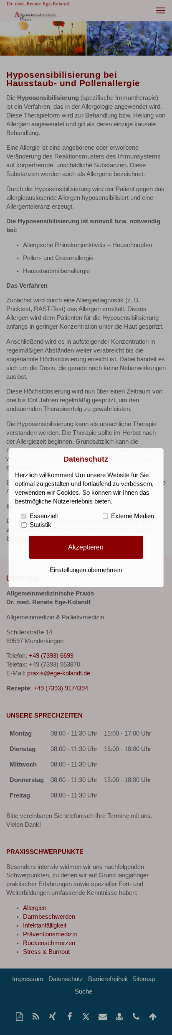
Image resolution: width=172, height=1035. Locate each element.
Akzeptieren (86, 547)
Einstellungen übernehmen (86, 570)
